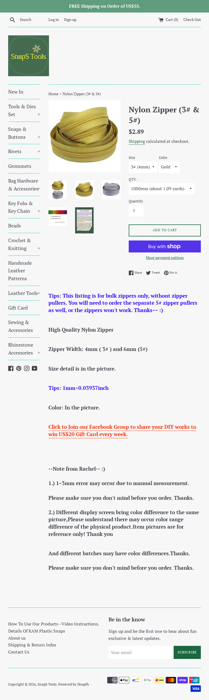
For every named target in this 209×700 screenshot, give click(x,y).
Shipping (137, 141)
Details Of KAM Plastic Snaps (36, 631)
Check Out (192, 19)
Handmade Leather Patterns (20, 271)
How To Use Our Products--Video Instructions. (53, 624)
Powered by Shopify (73, 684)
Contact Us (18, 652)
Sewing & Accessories (20, 326)
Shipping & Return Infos (32, 645)
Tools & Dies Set (24, 110)
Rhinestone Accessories (24, 348)
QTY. (133, 179)
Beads (14, 225)
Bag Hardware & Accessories (24, 184)
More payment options (165, 257)
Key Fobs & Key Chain (24, 207)
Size (132, 157)
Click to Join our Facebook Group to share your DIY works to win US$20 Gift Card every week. (122, 430)
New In (15, 91)
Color (163, 157)
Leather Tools (24, 293)
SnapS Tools (47, 684)
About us (17, 638)
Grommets (19, 166)
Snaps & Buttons (24, 133)
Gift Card (18, 307)
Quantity (136, 201)
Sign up (70, 19)
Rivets (24, 151)
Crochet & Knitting (24, 244)
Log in (53, 19)
